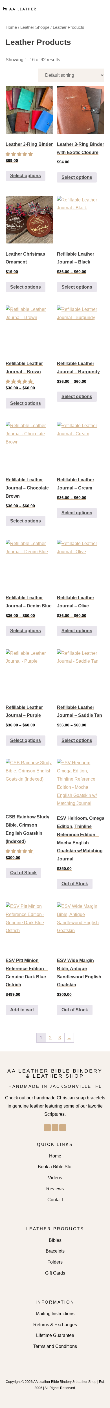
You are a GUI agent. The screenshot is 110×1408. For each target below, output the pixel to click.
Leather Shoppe (34, 27)
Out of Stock (23, 872)
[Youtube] (62, 1127)
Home (11, 27)
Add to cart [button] (22, 1009)
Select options (25, 175)
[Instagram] (55, 1127)
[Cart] (99, 9)
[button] (85, 9)
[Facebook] (47, 1127)
